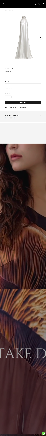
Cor (6, 75)
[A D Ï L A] (23, 4)
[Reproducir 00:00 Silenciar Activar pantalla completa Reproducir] (23, 37)
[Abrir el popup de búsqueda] (35, 4)
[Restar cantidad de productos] (6, 97)
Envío (6, 107)
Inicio (6, 10)
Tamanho (7, 82)
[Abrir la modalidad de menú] (3, 4)
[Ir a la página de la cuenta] (39, 4)
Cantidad (7, 94)
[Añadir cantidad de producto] (10, 97)
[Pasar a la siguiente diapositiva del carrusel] (41, 37)
